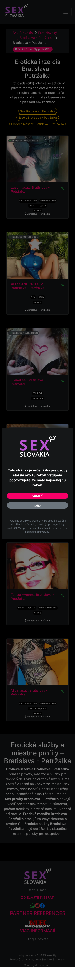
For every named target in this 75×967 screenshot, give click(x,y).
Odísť (37, 505)
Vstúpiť (37, 495)
